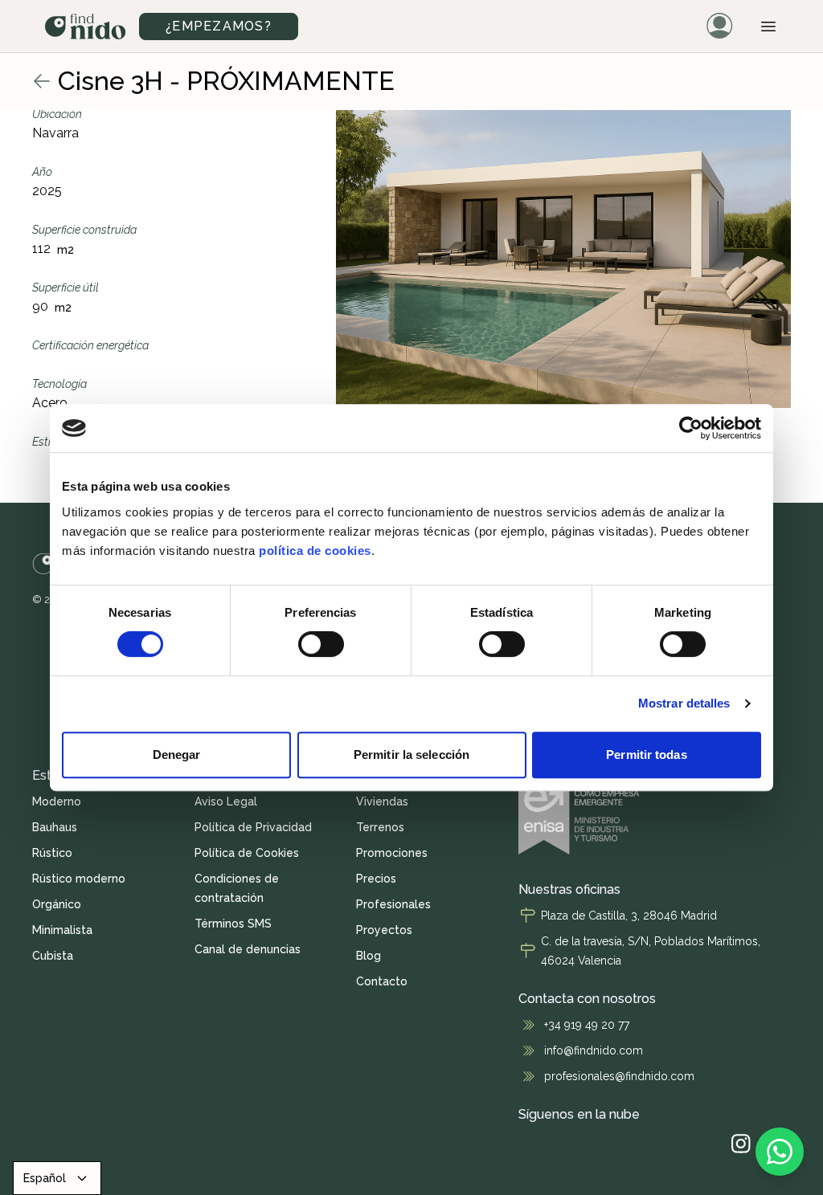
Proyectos (384, 930)
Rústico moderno (78, 878)
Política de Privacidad (253, 827)
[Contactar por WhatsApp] (779, 1152)
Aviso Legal (225, 801)
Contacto (381, 981)
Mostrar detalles (684, 703)
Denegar (177, 754)
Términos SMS (233, 923)
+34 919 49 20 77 (586, 1024)
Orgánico (56, 904)
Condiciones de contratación (236, 888)
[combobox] (57, 1178)
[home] (85, 26)
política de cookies (315, 550)
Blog (368, 955)
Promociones (392, 852)
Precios (376, 878)
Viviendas (382, 801)
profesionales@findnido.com (619, 1076)
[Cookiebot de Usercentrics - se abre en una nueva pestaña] (690, 428)
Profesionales (393, 904)
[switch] (321, 644)
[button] (768, 26)
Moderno (56, 801)
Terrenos (380, 827)
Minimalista (62, 930)
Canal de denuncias (247, 949)
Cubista (52, 955)
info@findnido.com (593, 1050)
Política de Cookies (246, 852)
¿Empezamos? (219, 26)
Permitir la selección (411, 754)
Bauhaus (54, 827)
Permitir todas (646, 754)
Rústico (52, 852)
